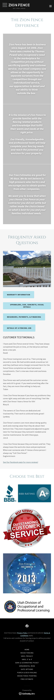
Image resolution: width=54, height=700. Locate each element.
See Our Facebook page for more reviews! (20, 462)
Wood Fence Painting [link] (27, 676)
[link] (16, 6)
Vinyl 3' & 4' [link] (27, 659)
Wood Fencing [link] (27, 653)
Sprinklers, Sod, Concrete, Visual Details (27, 306)
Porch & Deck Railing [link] (27, 672)
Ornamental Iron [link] (27, 666)
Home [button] (27, 649)
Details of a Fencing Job (19, 328)
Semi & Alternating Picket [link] (27, 663)
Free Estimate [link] (27, 679)
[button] (50, 6)
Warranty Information (18, 295)
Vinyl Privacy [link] (27, 656)
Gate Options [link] (27, 669)
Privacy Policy (22, 633)
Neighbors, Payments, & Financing (24, 317)
